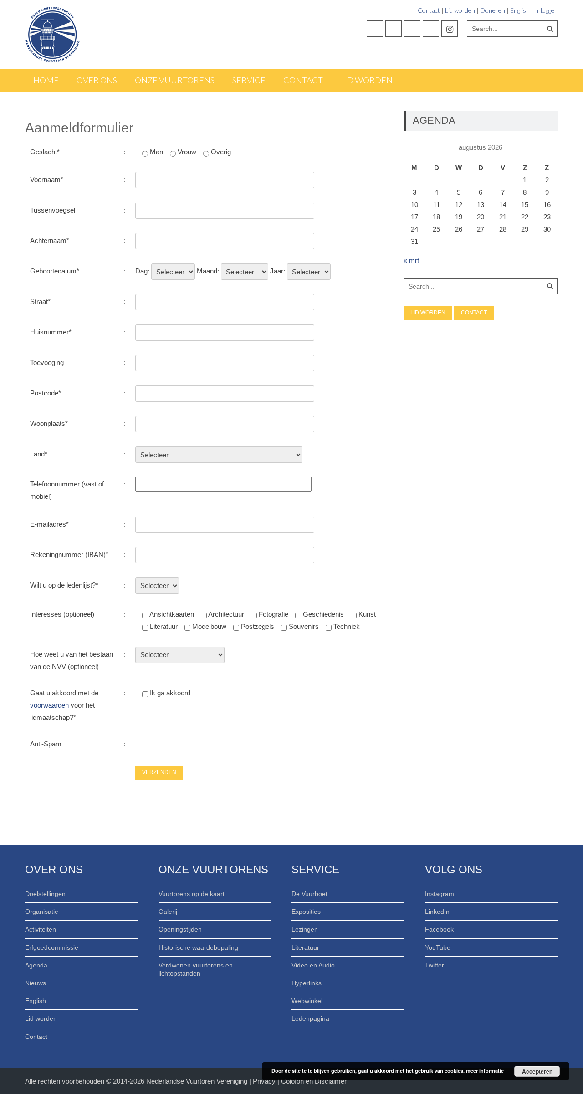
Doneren (492, 10)
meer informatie (485, 1070)
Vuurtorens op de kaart (192, 893)
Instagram (439, 893)
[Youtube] (412, 28)
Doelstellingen (45, 893)
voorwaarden (49, 705)
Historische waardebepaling (198, 947)
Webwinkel (307, 1000)
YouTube (437, 947)
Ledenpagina (310, 1018)
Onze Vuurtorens (175, 80)
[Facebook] (375, 28)
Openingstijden (180, 929)
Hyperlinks (307, 983)
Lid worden (460, 10)
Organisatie (41, 911)
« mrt (411, 260)
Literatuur (305, 947)
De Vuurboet (309, 893)
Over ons (97, 80)
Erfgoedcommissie (51, 947)
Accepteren (537, 1071)
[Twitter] (393, 28)
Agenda (36, 965)
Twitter (434, 965)
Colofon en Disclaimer (314, 1081)
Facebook (439, 929)
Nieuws (35, 983)
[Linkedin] (431, 28)
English (520, 10)
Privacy (265, 1081)
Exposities (306, 911)
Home (46, 80)
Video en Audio (313, 965)
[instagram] (449, 28)
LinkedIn (437, 911)
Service (249, 80)
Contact (429, 10)
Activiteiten (40, 929)
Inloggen (546, 10)
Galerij (168, 911)
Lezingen (305, 929)
